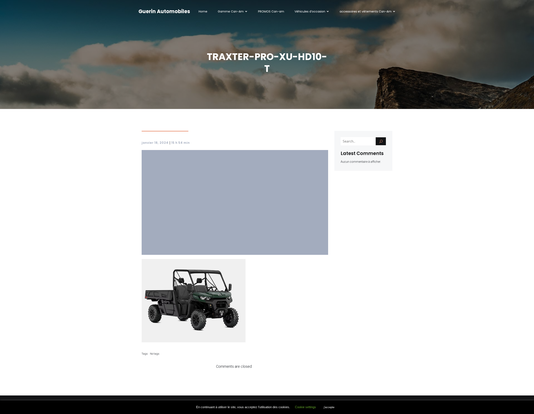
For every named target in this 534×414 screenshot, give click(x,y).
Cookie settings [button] (305, 407)
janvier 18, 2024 (155, 143)
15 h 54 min (180, 143)
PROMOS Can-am (271, 11)
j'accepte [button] (329, 407)
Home (203, 11)
